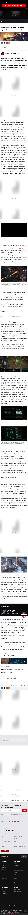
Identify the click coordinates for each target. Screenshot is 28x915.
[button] (12, 53)
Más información (11, 913)
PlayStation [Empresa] (19, 844)
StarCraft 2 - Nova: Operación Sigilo (18, 685)
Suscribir (24, 810)
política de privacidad (18, 814)
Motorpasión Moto (18, 882)
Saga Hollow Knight (5, 841)
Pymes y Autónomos (18, 891)
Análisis (8, 685)
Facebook (2, 43)
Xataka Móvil (4, 865)
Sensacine (16, 872)
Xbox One (3, 838)
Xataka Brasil (4, 902)
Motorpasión (16, 880)
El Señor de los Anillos (16, 21)
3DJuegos (16, 863)
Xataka (2, 863)
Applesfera (3, 867)
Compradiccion (4, 893)
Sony (2, 846)
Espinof (15, 874)
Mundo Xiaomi (4, 871)
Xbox (24, 21)
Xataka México (4, 900)
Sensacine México (17, 902)
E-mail (9, 43)
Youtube (15, 821)
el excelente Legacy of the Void (16, 248)
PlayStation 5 (4, 833)
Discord (23, 821)
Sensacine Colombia (18, 903)
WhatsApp (7, 821)
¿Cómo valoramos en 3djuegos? (9, 678)
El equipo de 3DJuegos (13, 613)
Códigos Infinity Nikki (15, 800)
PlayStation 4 (17, 838)
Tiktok (2, 824)
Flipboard (7, 43)
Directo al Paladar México (6, 905)
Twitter (4, 43)
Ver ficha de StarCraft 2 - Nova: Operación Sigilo (14, 661)
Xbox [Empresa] (4, 844)
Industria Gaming (18, 836)
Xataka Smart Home (5, 869)
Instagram (18, 821)
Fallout (8, 21)
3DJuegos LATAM (17, 900)
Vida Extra (16, 865)
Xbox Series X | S (18, 833)
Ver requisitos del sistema (8, 675)
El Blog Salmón (17, 889)
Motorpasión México (18, 905)
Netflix (4, 21)
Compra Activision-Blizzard (20, 846)
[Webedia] (5, 857)
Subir (23, 856)
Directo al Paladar (5, 880)
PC (2, 836)
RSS (21, 821)
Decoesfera (3, 891)
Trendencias (3, 889)
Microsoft (16, 841)
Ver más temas (5, 850)
